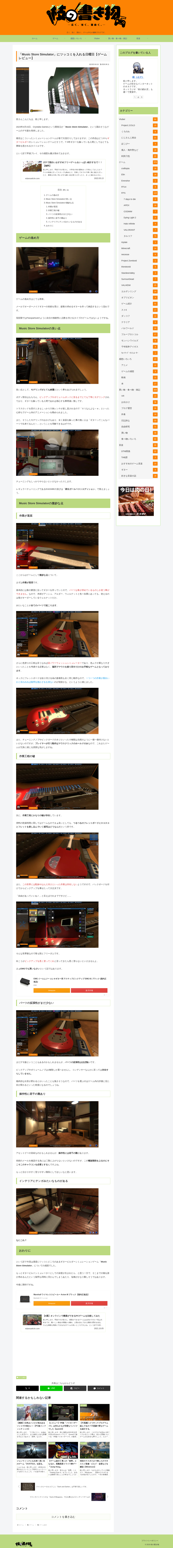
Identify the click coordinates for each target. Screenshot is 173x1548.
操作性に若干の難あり (57, 218)
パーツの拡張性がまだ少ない (60, 214)
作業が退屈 (53, 207)
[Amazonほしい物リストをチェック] (141, 97)
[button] (75, 1388)
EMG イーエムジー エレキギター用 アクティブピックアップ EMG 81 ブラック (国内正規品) (70, 980)
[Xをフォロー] (134, 97)
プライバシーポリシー (150, 1541)
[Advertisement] (63, 1352)
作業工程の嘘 (53, 210)
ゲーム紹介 (22, 1377)
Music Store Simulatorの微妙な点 (60, 203)
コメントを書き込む (63, 1516)
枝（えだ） (138, 77)
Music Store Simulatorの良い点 (59, 199)
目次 (60, 190)
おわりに (49, 226)
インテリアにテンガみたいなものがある (65, 222)
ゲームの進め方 (52, 195)
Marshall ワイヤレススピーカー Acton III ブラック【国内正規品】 (61, 1295)
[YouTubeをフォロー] (138, 97)
